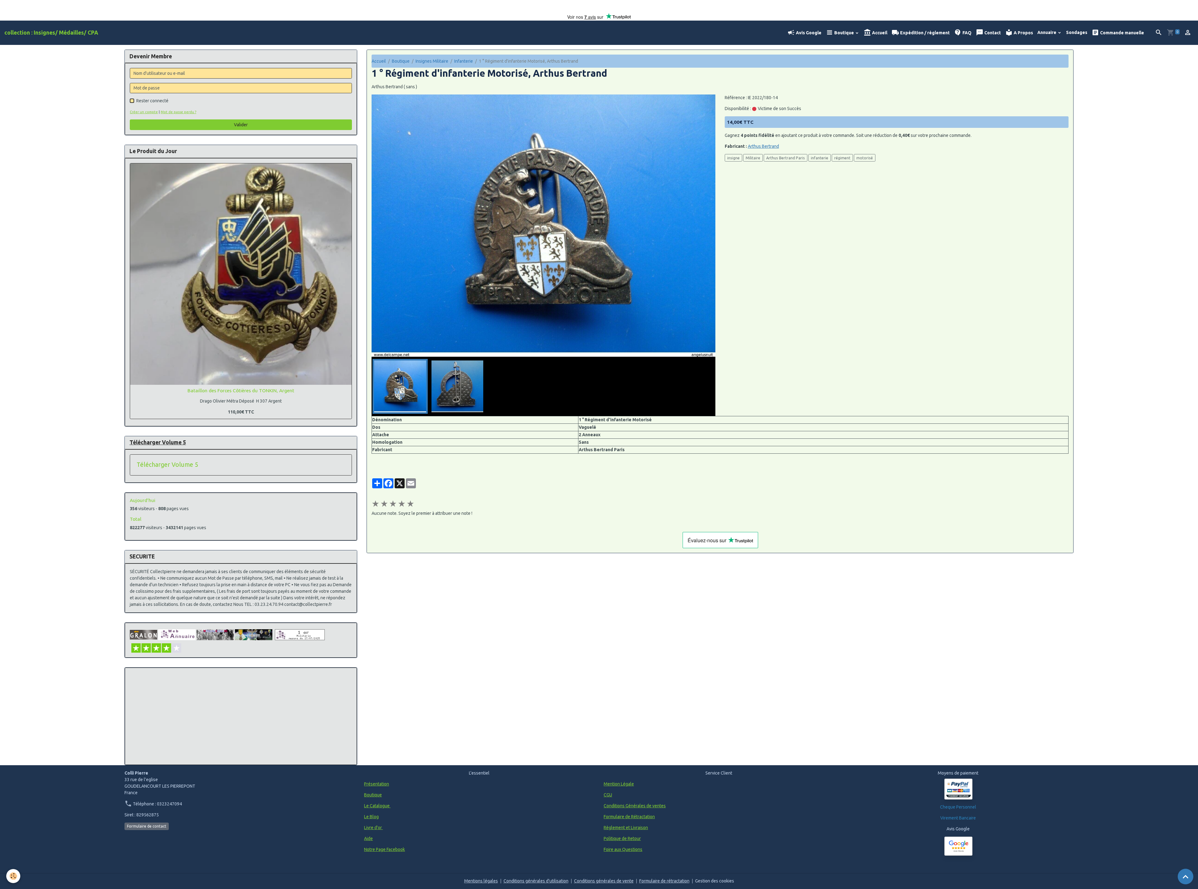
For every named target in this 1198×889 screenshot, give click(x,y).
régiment (842, 158)
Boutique (844, 32)
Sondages (1076, 32)
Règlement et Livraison (626, 827)
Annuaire (1047, 32)
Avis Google (808, 32)
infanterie (819, 158)
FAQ (967, 32)
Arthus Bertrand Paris (785, 158)
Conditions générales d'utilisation (536, 880)
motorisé (864, 158)
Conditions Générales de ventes (635, 805)
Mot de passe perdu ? (178, 112)
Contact (992, 32)
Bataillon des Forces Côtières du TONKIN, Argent (240, 390)
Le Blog (371, 816)
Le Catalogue (377, 805)
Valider (241, 124)
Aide (368, 838)
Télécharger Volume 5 (167, 464)
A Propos (1023, 32)
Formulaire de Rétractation (629, 816)
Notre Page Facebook (384, 849)
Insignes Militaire (432, 61)
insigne (733, 158)
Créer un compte (144, 112)
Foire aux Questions (623, 849)
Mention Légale (619, 783)
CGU (608, 794)
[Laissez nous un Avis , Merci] (958, 846)
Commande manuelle (1121, 32)
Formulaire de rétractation (664, 880)
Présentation (376, 783)
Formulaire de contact (146, 826)
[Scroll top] (1185, 876)
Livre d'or (373, 827)
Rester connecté (152, 100)
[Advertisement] (241, 716)
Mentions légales (481, 880)
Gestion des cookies (714, 880)
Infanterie (463, 61)
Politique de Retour (622, 838)
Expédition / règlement (924, 32)
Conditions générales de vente (604, 880)
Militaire (753, 158)
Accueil (879, 32)
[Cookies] (13, 876)
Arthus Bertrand (763, 146)
